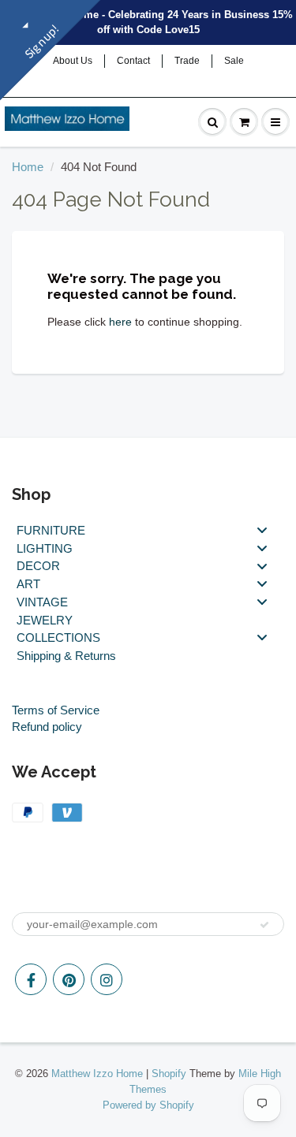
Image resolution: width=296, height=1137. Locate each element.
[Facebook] (31, 979)
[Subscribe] (264, 925)
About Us (72, 60)
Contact (133, 60)
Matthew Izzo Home (97, 1073)
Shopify (169, 1073)
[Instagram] (106, 979)
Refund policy (47, 726)
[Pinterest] (68, 979)
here (120, 321)
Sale (234, 60)
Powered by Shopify (148, 1105)
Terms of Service (55, 710)
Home (27, 166)
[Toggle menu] (262, 530)
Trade (187, 60)
